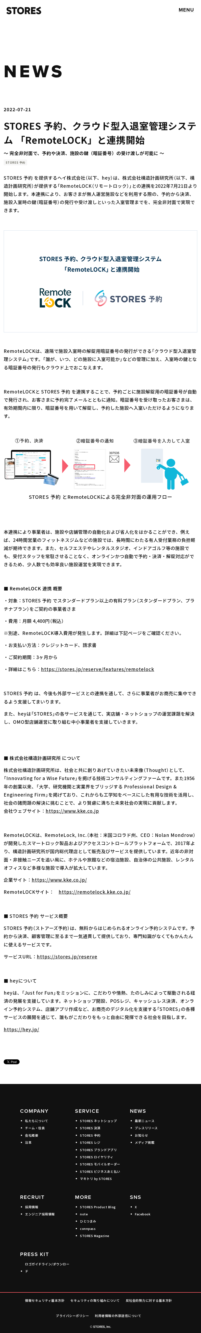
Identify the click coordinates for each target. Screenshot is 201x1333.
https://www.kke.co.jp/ (59, 880)
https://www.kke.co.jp (72, 811)
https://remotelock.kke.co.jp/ (95, 892)
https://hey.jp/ (21, 1029)
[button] (186, 10)
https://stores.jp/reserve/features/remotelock (97, 669)
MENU (186, 10)
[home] (22, 10)
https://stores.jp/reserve (67, 956)
